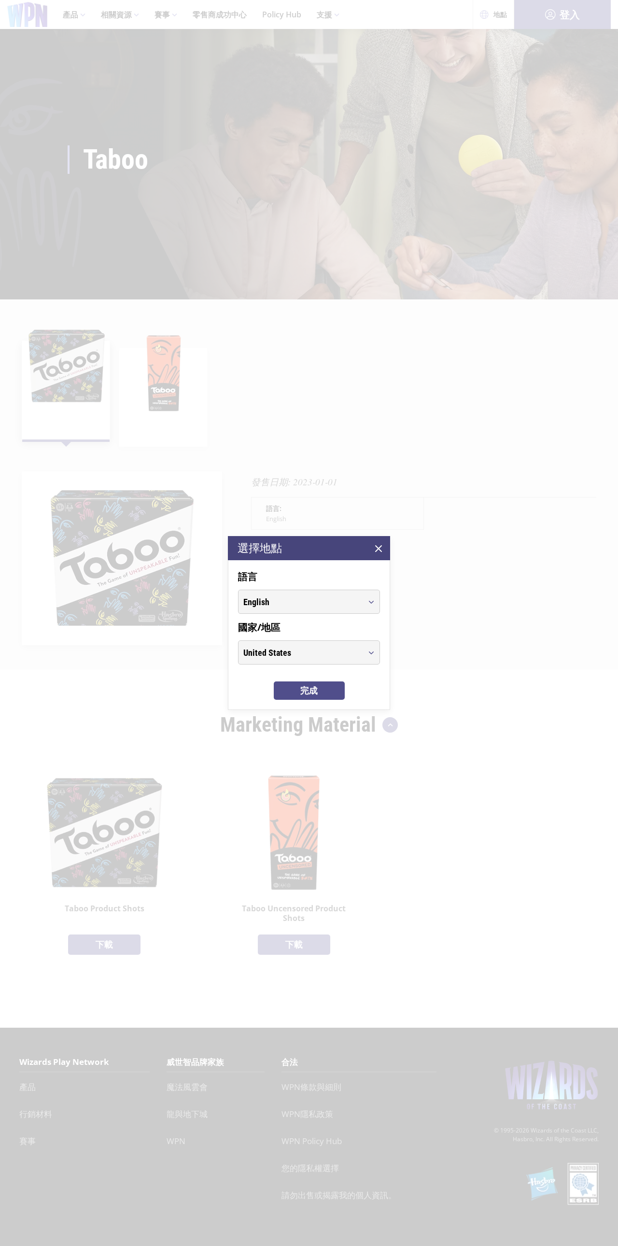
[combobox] (300, 601)
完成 (309, 690)
